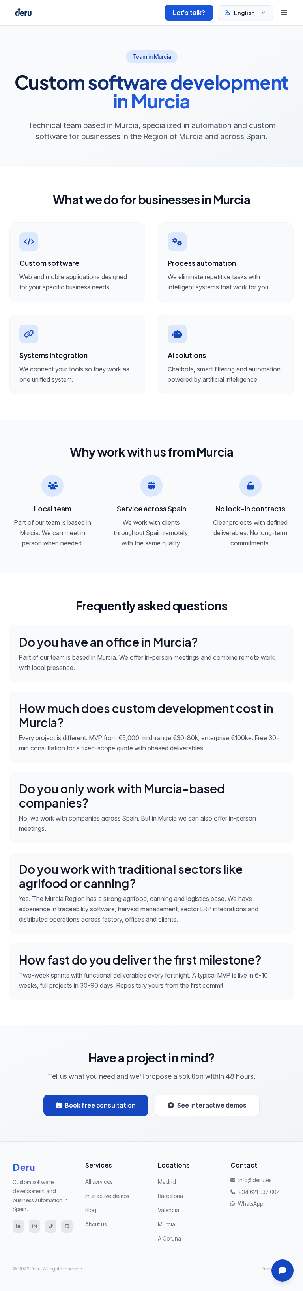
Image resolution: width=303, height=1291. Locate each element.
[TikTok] (50, 1226)
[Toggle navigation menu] (284, 12)
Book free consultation (100, 1105)
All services (98, 1181)
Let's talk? (189, 13)
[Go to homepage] (23, 13)
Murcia (166, 1224)
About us (96, 1224)
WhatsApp (250, 1203)
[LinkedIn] (18, 1226)
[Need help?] (282, 1270)
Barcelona (170, 1195)
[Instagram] (34, 1226)
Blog (90, 1210)
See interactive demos (212, 1105)
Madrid (167, 1181)
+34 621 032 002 (258, 1191)
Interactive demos (107, 1195)
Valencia (168, 1210)
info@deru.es (254, 1180)
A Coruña (169, 1238)
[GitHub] (67, 1226)
